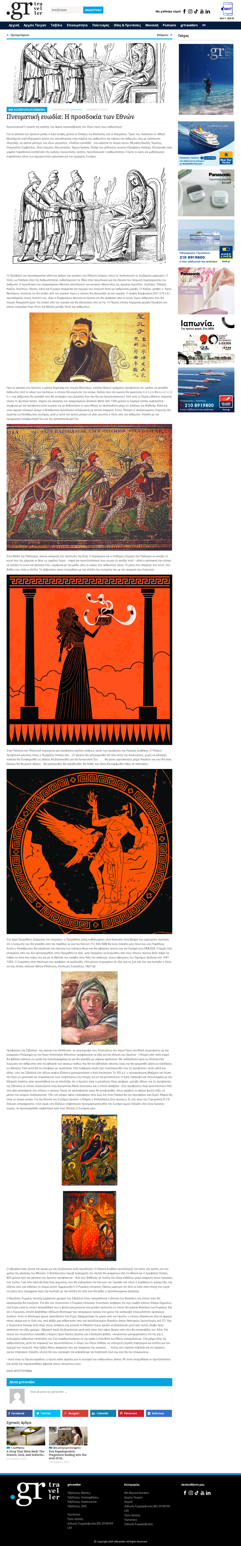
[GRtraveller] (24, 18)
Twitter (45, 1413)
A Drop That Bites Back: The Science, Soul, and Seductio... (26, 1453)
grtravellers (189, 25)
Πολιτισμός (100, 25)
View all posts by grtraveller (48, 1391)
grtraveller (76, 109)
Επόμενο (162, 35)
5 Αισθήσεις (17, 1447)
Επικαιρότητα (77, 25)
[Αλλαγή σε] (204, 25)
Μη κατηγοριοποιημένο (26, 109)
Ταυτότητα (73, 1514)
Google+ (74, 1413)
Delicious (158, 1413)
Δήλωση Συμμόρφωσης (138, 1524)
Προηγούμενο (20, 35)
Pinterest (130, 1413)
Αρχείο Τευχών (35, 25)
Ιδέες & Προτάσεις (127, 25)
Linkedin (102, 1413)
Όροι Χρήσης (75, 1519)
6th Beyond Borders (136, 1493)
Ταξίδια (56, 25)
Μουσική (151, 25)
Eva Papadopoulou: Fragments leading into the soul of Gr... (68, 1454)
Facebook (17, 1413)
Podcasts (169, 25)
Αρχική (14, 25)
